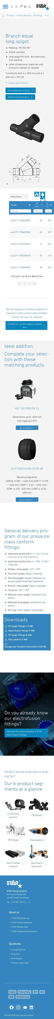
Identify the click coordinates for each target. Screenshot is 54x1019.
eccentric (38, 581)
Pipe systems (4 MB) (18, 639)
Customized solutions (13, 815)
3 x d (20, 557)
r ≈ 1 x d (35, 553)
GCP (35, 992)
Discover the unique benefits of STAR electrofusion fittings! (24, 733)
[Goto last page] (34, 284)
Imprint (12, 992)
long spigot (37, 610)
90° (38, 569)
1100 (45, 561)
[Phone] (30, 7)
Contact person (18, 949)
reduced (38, 573)
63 (41, 220)
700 (37, 561)
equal (29, 573)
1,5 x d (44, 553)
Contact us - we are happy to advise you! (25, 325)
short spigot (23, 610)
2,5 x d (12, 557)
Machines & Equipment (36, 864)
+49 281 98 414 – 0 (20, 902)
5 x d (35, 557)
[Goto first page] (19, 284)
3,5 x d (27, 557)
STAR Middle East (19, 927)
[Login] (16, 7)
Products (10, 15)
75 (41, 244)
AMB (11, 997)
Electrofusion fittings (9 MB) (21, 630)
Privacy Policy (24, 992)
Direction (15, 954)
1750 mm (13, 564)
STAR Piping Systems (21, 922)
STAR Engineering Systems (24, 931)
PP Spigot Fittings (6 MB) (20, 635)
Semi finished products (13, 864)
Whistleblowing (22, 997)
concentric (36, 594)
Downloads (16, 958)
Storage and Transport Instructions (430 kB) (25, 646)
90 (41, 267)
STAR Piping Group (20, 918)
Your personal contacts (19, 90)
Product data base (24, 15)
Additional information (18, 97)
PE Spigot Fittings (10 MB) (20, 626)
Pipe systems (36, 840)
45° (49, 220)
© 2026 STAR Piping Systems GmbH (19, 1015)
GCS (42, 992)
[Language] (25, 7)
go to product (26, 427)
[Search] (12, 7)
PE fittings (38, 15)
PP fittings (13, 840)
